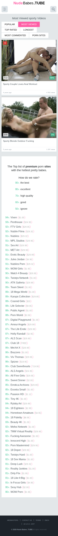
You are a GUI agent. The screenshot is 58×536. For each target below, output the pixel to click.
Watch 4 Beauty (20, 273)
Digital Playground (21, 319)
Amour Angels (20, 324)
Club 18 (16, 343)
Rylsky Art (17, 403)
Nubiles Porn (19, 263)
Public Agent (18, 310)
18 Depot (17, 449)
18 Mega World (20, 291)
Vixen (14, 217)
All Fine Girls (19, 375)
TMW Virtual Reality (23, 431)
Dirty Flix (16, 473)
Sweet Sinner (19, 380)
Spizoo (16, 361)
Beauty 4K (17, 422)
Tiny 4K (15, 398)
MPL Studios (19, 240)
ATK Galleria (19, 282)
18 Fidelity (17, 417)
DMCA (47, 520)
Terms (38, 520)
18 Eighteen (18, 408)
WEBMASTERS (12, 520)
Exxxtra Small (19, 389)
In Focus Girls (19, 482)
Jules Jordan (18, 259)
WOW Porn (17, 491)
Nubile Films (19, 231)
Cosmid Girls (17, 301)
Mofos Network (19, 426)
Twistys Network (20, 277)
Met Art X (17, 347)
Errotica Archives (21, 384)
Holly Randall (19, 333)
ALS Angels (18, 370)
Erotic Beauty (19, 254)
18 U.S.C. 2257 (29, 524)
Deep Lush (18, 463)
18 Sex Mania (19, 459)
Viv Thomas (18, 356)
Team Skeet (18, 287)
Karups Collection (22, 296)
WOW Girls (17, 268)
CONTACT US (27, 520)
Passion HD (18, 394)
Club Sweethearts (22, 366)
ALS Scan (17, 338)
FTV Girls (17, 226)
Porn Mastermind (21, 445)
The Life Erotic (20, 329)
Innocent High (19, 440)
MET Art (16, 249)
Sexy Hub (17, 487)
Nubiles (16, 236)
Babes (29, 3)
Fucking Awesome (21, 436)
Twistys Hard (18, 454)
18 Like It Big (18, 477)
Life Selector (18, 305)
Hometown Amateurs (23, 412)
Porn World (17, 315)
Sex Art (16, 245)
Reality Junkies (20, 468)
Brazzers (16, 352)
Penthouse (18, 222)
